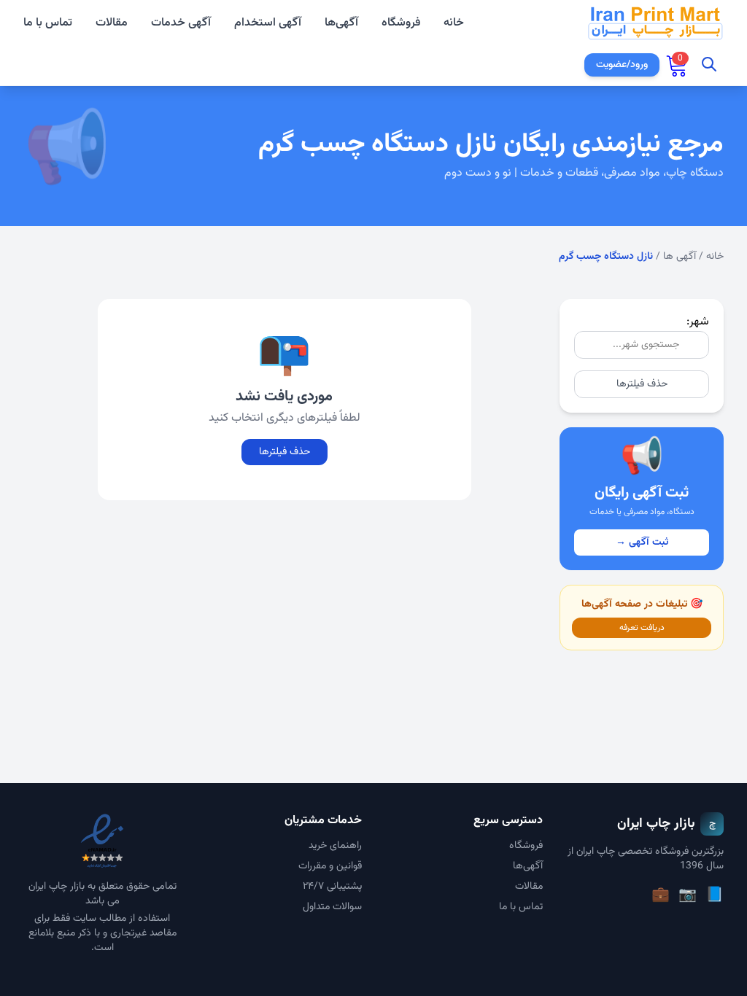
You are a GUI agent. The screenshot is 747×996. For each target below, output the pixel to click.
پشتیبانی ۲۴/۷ (332, 887)
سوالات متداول (332, 907)
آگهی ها (679, 257)
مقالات (112, 23)
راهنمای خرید (335, 846)
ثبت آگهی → (642, 542)
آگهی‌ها (341, 23)
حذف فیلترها (641, 384)
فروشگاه (401, 23)
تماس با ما (47, 23)
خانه (454, 23)
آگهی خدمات (181, 23)
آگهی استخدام (267, 23)
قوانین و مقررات (330, 866)
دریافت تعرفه (642, 627)
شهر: (697, 322)
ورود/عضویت (622, 65)
